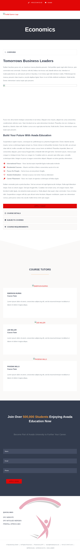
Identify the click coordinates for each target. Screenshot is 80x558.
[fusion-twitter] (11, 312)
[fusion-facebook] (8, 312)
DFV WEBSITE (8, 517)
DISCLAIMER (50, 548)
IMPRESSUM (30, 548)
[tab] (40, 52)
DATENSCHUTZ (40, 548)
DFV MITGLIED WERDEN (12, 521)
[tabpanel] (40, 133)
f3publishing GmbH (12, 544)
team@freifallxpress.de (52, 544)
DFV (42, 544)
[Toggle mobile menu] (76, 16)
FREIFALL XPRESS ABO (12, 524)
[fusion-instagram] (14, 312)
